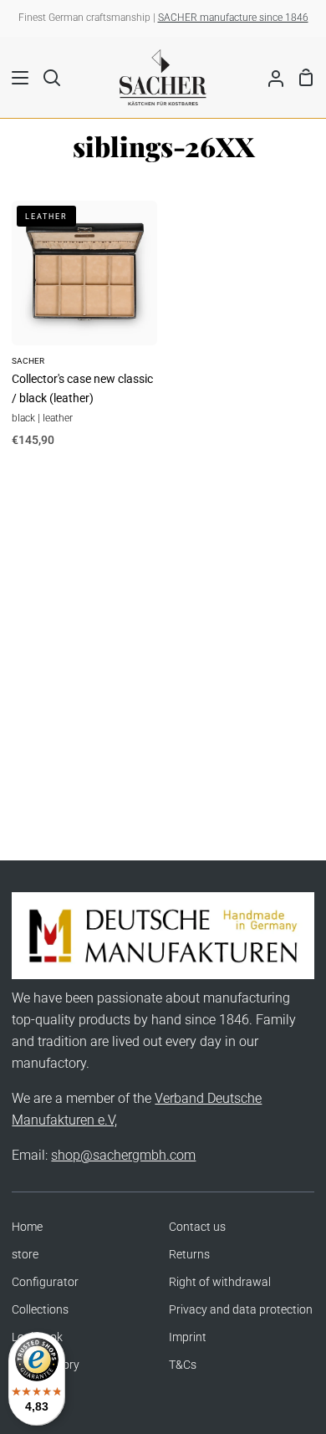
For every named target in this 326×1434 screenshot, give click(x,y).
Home (27, 1227)
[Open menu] (15, 78)
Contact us (197, 1227)
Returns (189, 1255)
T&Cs (182, 1365)
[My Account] (269, 77)
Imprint (187, 1337)
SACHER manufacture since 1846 (233, 17)
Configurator (45, 1282)
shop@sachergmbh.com (123, 1155)
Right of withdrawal (220, 1282)
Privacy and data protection (241, 1310)
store (25, 1255)
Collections (40, 1310)
